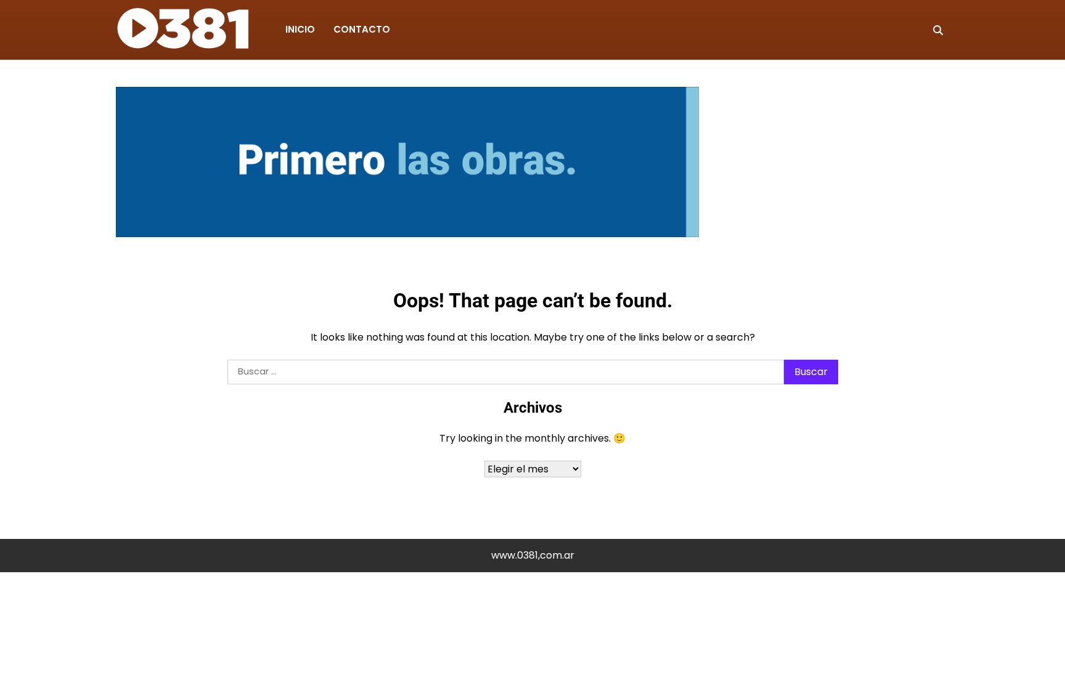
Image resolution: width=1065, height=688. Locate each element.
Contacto (361, 29)
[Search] (938, 30)
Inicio (300, 29)
